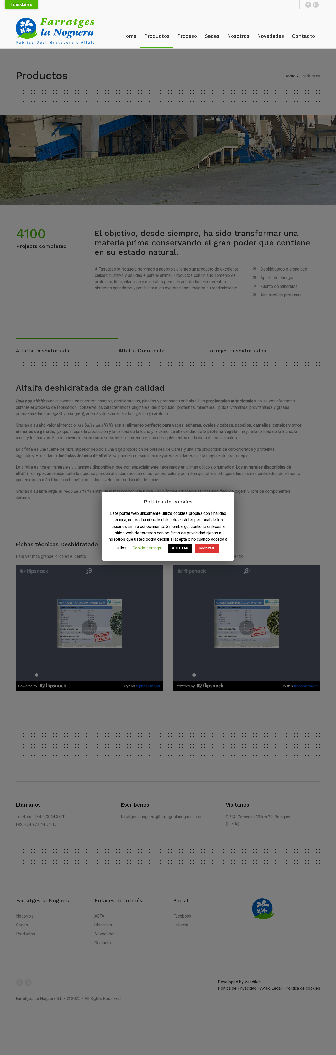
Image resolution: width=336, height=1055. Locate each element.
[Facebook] (308, 4)
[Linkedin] (315, 4)
